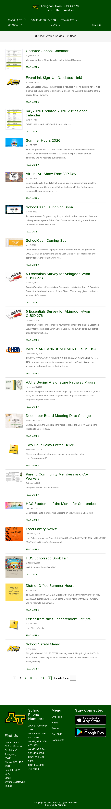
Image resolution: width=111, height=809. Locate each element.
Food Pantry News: (41, 529)
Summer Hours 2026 (43, 140)
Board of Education (43, 20)
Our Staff (57, 734)
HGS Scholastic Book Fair (47, 558)
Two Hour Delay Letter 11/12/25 (51, 445)
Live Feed (57, 716)
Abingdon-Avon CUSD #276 (49, 36)
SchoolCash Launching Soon (49, 207)
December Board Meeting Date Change (58, 416)
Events (55, 728)
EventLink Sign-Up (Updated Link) (54, 78)
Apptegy (62, 805)
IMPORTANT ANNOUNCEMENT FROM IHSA (61, 349)
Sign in (96, 25)
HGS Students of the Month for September (61, 504)
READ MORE (32, 67)
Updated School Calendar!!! (49, 51)
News (73, 36)
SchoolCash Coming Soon (47, 240)
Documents (58, 740)
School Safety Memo (43, 644)
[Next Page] (50, 678)
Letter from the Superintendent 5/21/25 (58, 619)
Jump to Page (61, 678)
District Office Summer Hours (50, 586)
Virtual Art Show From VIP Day (51, 174)
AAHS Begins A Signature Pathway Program (62, 382)
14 (42, 678)
